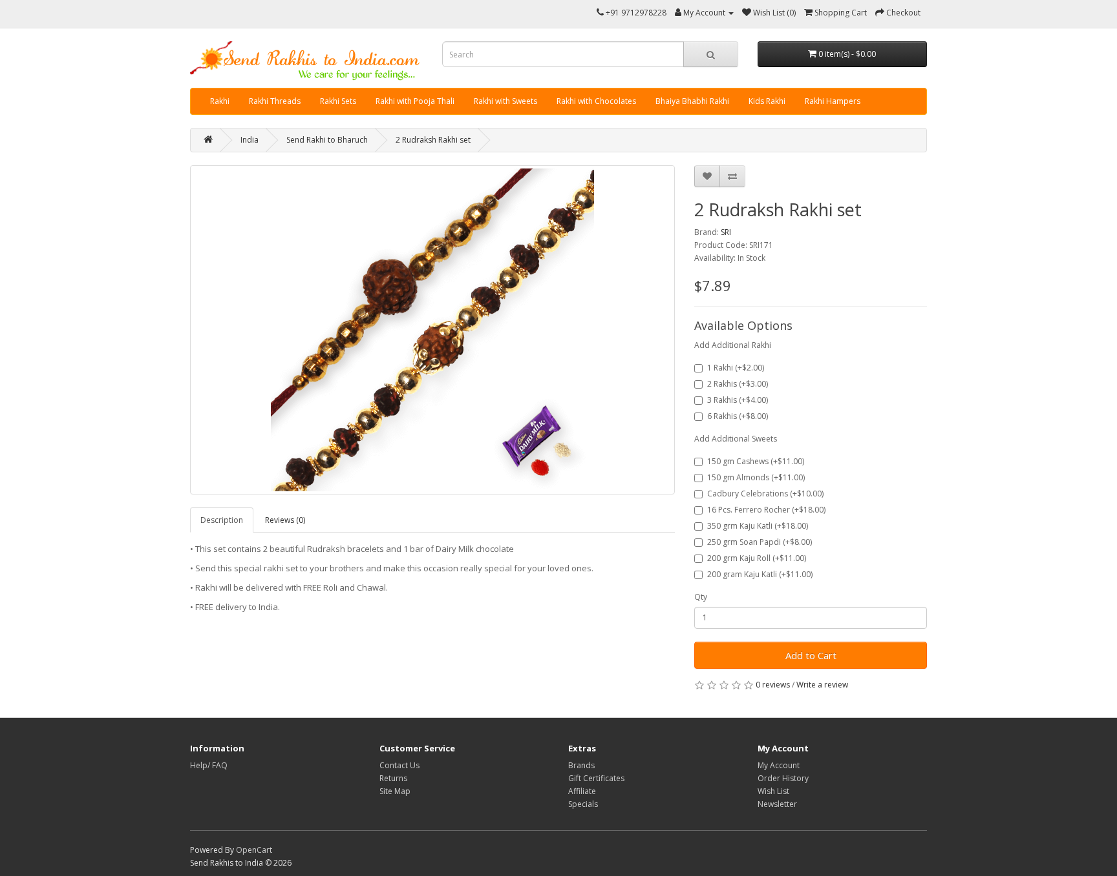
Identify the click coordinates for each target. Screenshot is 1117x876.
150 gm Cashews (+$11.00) (755, 461)
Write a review (822, 684)
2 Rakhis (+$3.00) (737, 383)
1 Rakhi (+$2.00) (735, 367)
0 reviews (773, 684)
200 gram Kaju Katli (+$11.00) (760, 574)
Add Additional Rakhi (732, 345)
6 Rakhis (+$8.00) (737, 416)
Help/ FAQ (209, 765)
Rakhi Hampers (832, 101)
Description (221, 519)
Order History (783, 778)
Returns (393, 778)
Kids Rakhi (767, 101)
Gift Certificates (596, 778)
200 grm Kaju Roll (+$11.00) (756, 558)
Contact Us (399, 765)
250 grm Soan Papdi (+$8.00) (759, 541)
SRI (726, 232)
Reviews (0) (285, 519)
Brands (581, 765)
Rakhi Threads (275, 101)
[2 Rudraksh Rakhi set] (432, 329)
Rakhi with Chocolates (596, 101)
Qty (700, 596)
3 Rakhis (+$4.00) (737, 399)
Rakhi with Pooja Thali (415, 101)
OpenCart (254, 849)
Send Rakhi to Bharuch (327, 139)
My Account (779, 765)
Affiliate (582, 791)
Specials (583, 804)
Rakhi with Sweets (505, 101)
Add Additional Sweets (735, 438)
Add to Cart (810, 655)
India (249, 139)
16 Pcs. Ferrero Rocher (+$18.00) (766, 509)
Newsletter (777, 804)
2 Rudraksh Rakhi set (433, 139)
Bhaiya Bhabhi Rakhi (692, 101)
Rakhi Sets (338, 101)
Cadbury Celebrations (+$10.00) (765, 493)
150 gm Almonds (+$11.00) (756, 477)
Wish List (773, 791)
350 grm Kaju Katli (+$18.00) (757, 525)
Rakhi (219, 101)
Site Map (394, 791)
